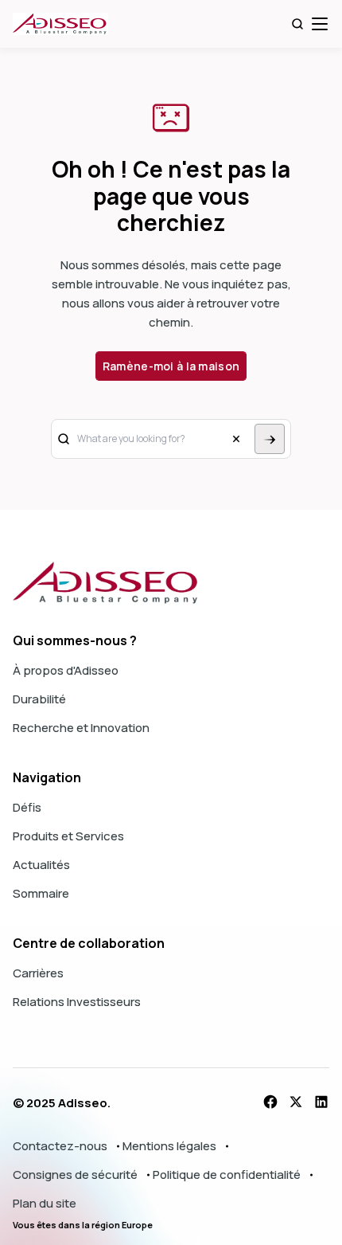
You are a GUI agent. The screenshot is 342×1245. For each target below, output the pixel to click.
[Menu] (319, 23)
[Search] (297, 24)
